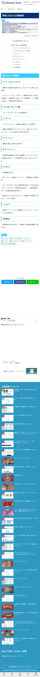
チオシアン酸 (15, 238)
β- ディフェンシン (20, 59)
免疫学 (4, 234)
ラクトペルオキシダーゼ (21, 48)
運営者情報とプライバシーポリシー (20, 666)
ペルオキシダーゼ (16, 241)
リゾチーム (17, 53)
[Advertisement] (20, 260)
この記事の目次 (17, 41)
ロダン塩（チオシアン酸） (22, 51)
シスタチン (17, 64)
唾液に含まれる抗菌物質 (19, 45)
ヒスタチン (17, 62)
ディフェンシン (25, 238)
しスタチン (6, 238)
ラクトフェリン (19, 56)
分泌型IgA (17, 67)
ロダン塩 (5, 244)
